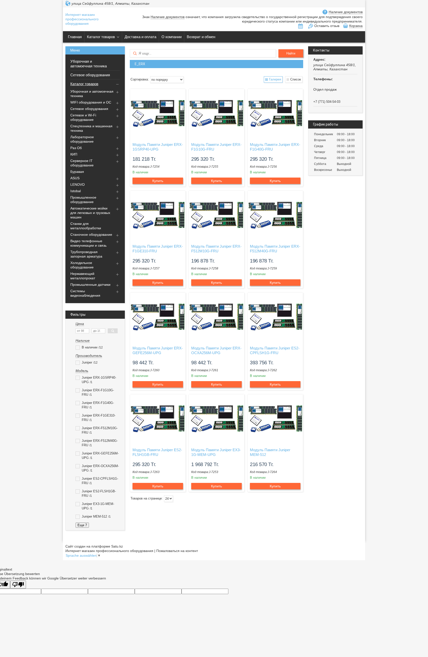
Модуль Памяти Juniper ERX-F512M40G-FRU (275, 248)
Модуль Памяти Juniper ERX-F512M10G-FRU (216, 248)
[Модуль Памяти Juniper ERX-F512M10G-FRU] (216, 215)
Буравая (77, 172)
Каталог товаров (101, 37)
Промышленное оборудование (83, 199)
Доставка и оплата (140, 37)
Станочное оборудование (91, 235)
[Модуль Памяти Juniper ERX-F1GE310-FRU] (158, 215)
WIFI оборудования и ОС (90, 102)
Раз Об (76, 148)
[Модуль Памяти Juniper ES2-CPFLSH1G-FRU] (275, 317)
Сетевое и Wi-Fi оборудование (83, 117)
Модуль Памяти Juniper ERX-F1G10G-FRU (216, 146)
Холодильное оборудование (82, 265)
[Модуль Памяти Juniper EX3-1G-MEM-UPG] (216, 419)
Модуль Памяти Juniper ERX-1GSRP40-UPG (158, 146)
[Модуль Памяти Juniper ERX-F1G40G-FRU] (275, 113)
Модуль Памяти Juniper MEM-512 (270, 452)
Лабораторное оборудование (82, 139)
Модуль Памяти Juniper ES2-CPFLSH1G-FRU (274, 350)
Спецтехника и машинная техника (91, 128)
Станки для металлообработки (85, 226)
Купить (157, 181)
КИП (73, 154)
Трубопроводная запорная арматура (86, 254)
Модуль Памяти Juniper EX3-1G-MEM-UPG (216, 452)
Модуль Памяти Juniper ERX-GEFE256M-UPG (158, 350)
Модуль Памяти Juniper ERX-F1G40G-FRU (275, 146)
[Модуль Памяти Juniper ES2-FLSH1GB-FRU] (158, 419)
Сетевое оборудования (90, 75)
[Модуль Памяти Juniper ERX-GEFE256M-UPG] (158, 317)
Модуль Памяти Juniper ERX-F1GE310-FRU (158, 248)
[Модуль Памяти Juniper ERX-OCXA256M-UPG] (216, 317)
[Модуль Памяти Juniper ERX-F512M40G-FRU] (275, 215)
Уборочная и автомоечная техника (88, 63)
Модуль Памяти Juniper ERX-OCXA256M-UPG (216, 350)
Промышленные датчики (90, 285)
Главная (75, 37)
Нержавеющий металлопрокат (82, 276)
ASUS (75, 178)
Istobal (75, 191)
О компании (171, 37)
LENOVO (77, 184)
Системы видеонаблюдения (85, 293)
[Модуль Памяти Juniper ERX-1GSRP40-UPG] (158, 113)
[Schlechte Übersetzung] (18, 584)
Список (295, 79)
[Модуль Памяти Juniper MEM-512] (275, 419)
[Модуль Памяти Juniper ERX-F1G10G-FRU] (216, 113)
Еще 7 (82, 525)
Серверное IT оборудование (82, 163)
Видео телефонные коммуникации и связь (88, 243)
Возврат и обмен (201, 37)
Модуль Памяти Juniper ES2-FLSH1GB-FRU (157, 452)
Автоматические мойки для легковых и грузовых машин (90, 212)
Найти (290, 53)
